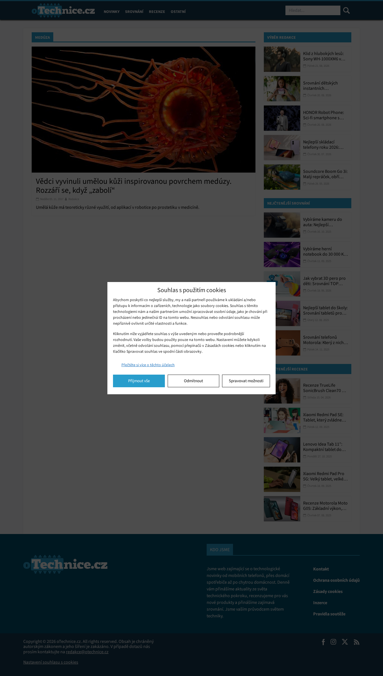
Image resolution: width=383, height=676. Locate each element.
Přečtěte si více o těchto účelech (148, 365)
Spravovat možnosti (246, 380)
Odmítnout (193, 380)
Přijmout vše (139, 380)
